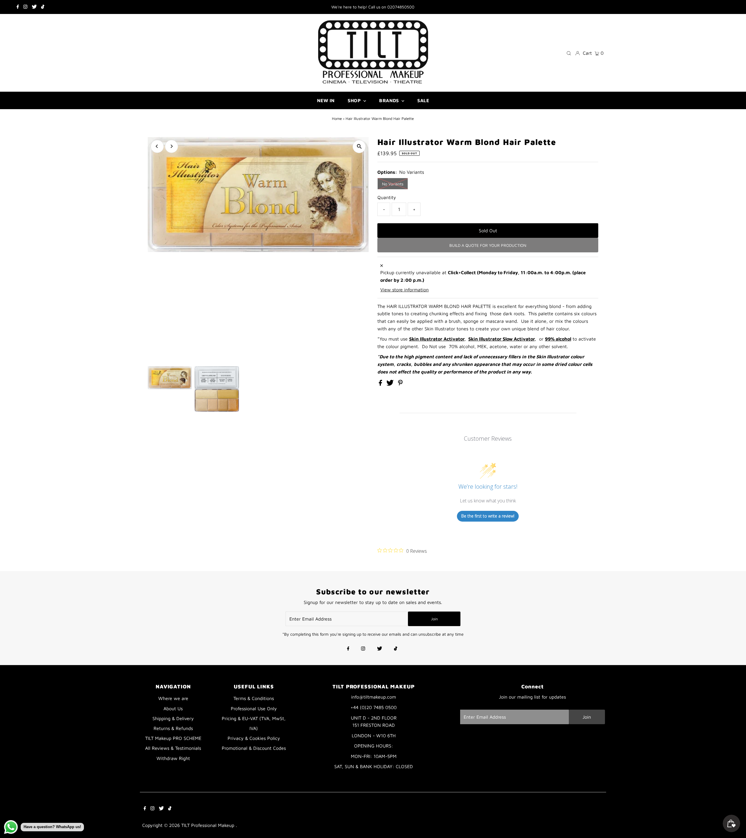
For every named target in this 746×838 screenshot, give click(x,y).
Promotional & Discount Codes (254, 748)
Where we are (173, 698)
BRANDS (389, 100)
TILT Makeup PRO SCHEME (173, 738)
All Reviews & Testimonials (173, 748)
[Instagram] (25, 7)
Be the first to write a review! (487, 516)
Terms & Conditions (253, 698)
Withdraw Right (173, 758)
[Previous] (157, 146)
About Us (173, 708)
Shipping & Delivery (173, 718)
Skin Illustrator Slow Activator (501, 338)
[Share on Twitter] (390, 384)
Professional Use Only (254, 708)
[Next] (171, 146)
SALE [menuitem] (423, 100)
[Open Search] (569, 53)
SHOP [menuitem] (355, 100)
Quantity (386, 197)
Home (337, 118)
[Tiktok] (43, 7)
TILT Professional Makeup (208, 825)
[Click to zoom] (359, 146)
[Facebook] (17, 7)
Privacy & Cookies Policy (254, 738)
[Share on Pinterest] (400, 384)
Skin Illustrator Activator (436, 338)
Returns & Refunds (173, 728)
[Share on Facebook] (381, 384)
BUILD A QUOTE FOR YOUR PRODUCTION (487, 245)
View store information (404, 289)
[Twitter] (34, 7)
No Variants (392, 183)
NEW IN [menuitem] (326, 100)
